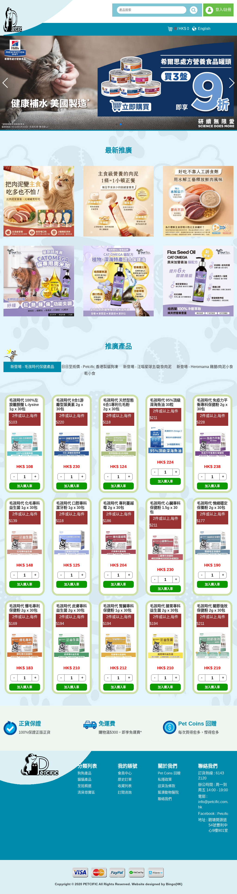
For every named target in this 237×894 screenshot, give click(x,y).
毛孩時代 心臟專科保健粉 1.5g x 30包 (165, 507)
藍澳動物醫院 (168, 792)
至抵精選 (84, 786)
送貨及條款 (166, 786)
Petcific (222, 814)
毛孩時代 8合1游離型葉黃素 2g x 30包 (70, 404)
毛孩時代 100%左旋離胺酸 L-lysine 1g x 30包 (24, 404)
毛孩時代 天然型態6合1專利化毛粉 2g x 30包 (118, 404)
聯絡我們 (165, 799)
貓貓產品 (84, 779)
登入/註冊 (223, 10)
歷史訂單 (125, 779)
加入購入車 (24, 486)
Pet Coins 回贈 (169, 773)
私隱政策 (165, 779)
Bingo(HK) (174, 884)
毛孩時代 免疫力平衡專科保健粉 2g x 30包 (212, 404)
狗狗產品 (84, 773)
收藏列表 (125, 786)
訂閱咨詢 (125, 792)
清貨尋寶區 (86, 792)
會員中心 (125, 773)
